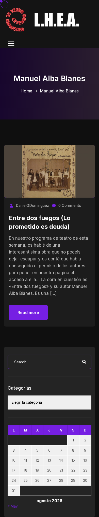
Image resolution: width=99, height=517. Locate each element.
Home (26, 90)
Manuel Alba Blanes (59, 90)
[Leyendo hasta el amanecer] (43, 19)
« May (13, 506)
